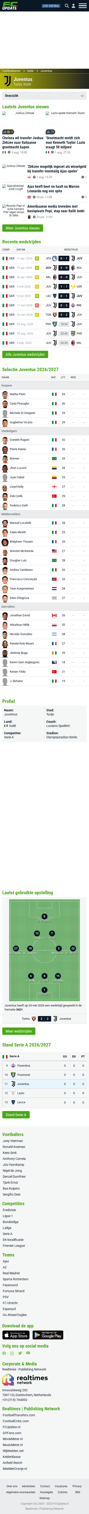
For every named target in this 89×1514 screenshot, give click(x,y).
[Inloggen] (71, 6)
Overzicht (11, 96)
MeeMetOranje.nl (15, 1469)
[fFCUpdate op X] (20, 1353)
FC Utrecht (10, 1303)
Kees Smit (10, 1153)
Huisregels (46, 1492)
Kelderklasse (12, 1457)
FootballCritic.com (16, 1421)
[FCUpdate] (10, 6)
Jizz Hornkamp (13, 1164)
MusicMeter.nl (13, 1445)
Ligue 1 (8, 1216)
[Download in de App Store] (16, 1335)
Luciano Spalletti (58, 726)
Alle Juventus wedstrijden (25, 354)
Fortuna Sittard (13, 1291)
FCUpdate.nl (11, 1427)
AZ (5, 1267)
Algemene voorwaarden (20, 1492)
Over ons (12, 1486)
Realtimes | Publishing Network (44, 1508)
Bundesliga (10, 1222)
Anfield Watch (12, 1463)
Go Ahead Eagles (15, 1315)
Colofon (63, 1492)
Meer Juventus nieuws (23, 228)
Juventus (46, 71)
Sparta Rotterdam (15, 1279)
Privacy (77, 1486)
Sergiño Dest (12, 1194)
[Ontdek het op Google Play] (47, 1335)
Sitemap (44, 1498)
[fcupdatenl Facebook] (4, 1353)
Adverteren (28, 1486)
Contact (45, 1486)
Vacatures (61, 1486)
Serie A (9, 737)
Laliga (7, 1228)
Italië (30, 71)
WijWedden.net (13, 1451)
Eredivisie (9, 1210)
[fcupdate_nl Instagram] (12, 1353)
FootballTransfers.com (19, 1415)
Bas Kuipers (11, 1188)
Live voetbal (51, 6)
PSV (6, 1297)
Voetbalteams (11, 71)
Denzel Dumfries (14, 1176)
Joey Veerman (13, 1141)
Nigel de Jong (12, 1170)
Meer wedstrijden (19, 1031)
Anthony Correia (14, 1159)
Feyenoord (10, 1285)
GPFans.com (12, 1433)
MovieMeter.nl (13, 1439)
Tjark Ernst (10, 1182)
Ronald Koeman (14, 1147)
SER (11, 258)
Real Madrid (11, 1273)
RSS (77, 1492)
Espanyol (9, 1309)
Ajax (6, 1261)
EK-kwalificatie (13, 1240)
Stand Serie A (16, 1114)
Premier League (14, 1246)
